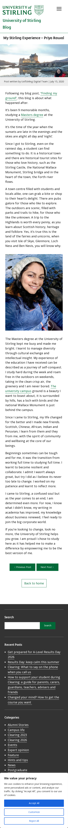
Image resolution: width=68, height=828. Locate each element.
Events (12, 745)
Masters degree (32, 115)
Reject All (34, 820)
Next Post (46, 567)
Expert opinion (18, 750)
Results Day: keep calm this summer (33, 662)
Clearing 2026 (17, 740)
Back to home (34, 583)
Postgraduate (17, 770)
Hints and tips (18, 760)
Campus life (16, 730)
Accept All (34, 803)
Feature (13, 755)
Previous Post (23, 567)
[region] (34, 800)
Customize (34, 812)
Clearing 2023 (17, 735)
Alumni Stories (18, 725)
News (12, 765)
